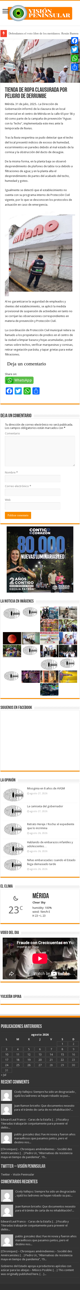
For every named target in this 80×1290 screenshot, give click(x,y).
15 (62, 1054)
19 (28, 1059)
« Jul (3, 1074)
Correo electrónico (18, 486)
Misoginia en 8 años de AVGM (46, 788)
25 (17, 1065)
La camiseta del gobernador (45, 806)
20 (40, 1059)
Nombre (11, 472)
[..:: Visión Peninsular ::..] (40, 12)
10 (6, 1054)
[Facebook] (74, 40)
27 (40, 1065)
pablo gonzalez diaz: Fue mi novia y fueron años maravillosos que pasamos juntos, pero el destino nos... (44, 1138)
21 (51, 1059)
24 (6, 1065)
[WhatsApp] (74, 58)
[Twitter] (74, 49)
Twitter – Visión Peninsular (23, 1166)
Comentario (12, 433)
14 (51, 1054)
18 (17, 1059)
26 (28, 1065)
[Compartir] (74, 67)
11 (17, 1054)
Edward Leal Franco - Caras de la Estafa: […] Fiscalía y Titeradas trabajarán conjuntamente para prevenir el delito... (35, 1123)
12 (28, 1054)
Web (8, 499)
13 (40, 1054)
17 (6, 1059)
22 (62, 1059)
